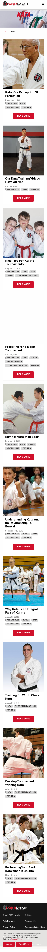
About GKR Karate (11, 915)
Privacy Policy (9, 928)
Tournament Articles (27, 275)
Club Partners (9, 922)
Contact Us (30, 922)
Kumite (10, 275)
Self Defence (13, 107)
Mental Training (14, 361)
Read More (24, 944)
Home (5, 32)
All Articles (13, 189)
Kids (33, 271)
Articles (28, 915)
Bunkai (26, 534)
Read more (23, 116)
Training (27, 107)
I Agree (8, 944)
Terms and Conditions (35, 928)
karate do (12, 103)
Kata (22, 103)
